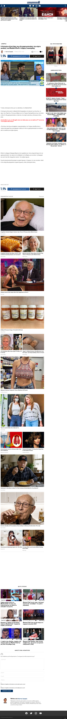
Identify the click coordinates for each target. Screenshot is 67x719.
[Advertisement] (33, 31)
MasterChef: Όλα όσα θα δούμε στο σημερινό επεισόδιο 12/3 (33, 623)
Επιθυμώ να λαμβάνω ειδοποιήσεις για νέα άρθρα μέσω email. (13, 687)
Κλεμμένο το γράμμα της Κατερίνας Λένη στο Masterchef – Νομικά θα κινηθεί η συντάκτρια (10, 624)
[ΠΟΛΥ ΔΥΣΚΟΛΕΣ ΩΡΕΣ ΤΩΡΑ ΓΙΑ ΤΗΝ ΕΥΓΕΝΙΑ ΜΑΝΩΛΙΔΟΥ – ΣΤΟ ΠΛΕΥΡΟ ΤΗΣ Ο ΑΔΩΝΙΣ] (56, 122)
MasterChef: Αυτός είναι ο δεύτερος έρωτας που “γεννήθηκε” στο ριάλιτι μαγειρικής (33, 604)
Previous (0, 14)
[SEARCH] (65, 5)
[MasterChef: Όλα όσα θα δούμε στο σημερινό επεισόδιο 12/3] (33, 615)
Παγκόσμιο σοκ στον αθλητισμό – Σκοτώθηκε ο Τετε (46, 18)
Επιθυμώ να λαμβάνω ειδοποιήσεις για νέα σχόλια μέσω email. (13, 684)
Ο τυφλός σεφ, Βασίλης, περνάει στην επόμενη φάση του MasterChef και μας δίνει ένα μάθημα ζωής (11, 643)
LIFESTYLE (3, 600)
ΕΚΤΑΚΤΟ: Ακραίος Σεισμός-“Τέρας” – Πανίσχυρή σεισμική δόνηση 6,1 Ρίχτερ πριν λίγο (56, 100)
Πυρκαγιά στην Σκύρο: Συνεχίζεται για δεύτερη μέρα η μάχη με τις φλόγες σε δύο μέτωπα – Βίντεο (56, 145)
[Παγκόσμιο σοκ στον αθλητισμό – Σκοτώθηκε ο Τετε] (47, 12)
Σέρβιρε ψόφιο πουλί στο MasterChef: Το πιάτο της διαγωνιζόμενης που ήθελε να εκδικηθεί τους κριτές (8, 604)
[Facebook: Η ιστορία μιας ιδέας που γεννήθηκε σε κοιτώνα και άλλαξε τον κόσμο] (28, 12)
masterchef (5, 184)
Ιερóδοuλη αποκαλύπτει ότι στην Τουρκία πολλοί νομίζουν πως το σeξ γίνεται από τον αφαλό (9, 19)
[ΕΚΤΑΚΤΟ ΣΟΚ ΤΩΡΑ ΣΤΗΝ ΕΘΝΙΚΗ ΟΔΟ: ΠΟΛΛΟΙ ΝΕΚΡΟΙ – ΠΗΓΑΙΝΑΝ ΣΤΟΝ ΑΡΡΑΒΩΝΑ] (56, 107)
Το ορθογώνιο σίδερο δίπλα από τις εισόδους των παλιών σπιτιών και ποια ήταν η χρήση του (56, 85)
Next (66, 14)
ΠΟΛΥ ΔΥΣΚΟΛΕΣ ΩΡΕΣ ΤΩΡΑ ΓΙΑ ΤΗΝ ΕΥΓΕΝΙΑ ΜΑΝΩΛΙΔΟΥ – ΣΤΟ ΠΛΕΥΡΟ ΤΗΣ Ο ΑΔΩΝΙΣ (56, 130)
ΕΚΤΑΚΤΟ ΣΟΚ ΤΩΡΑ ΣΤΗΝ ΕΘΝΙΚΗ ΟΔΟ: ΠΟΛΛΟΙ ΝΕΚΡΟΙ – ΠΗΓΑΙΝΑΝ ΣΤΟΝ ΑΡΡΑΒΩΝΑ (56, 115)
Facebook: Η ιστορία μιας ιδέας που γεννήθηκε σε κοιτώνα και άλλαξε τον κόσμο (28, 19)
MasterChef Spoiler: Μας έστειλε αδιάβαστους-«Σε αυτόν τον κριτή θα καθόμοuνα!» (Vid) (33, 643)
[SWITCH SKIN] (4, 5)
